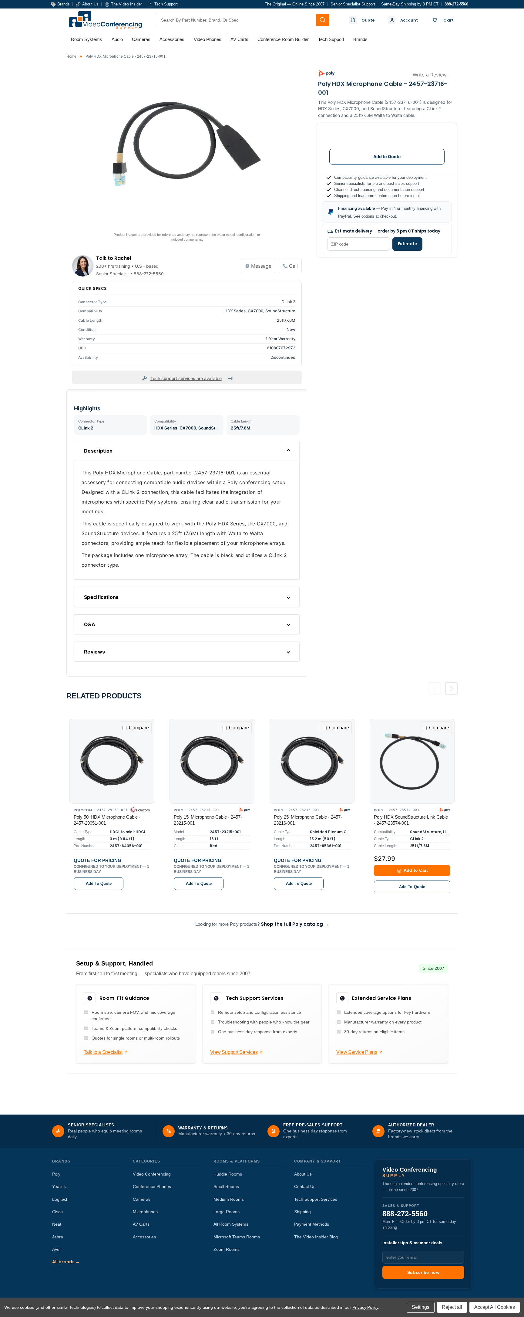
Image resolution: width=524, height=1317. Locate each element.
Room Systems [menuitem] (86, 39)
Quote (368, 20)
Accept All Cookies (494, 1307)
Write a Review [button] (430, 75)
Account (409, 20)
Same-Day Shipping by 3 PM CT (409, 4)
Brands (61, 1161)
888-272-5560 (456, 4)
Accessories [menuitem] (172, 39)
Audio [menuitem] (117, 39)
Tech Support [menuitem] (331, 39)
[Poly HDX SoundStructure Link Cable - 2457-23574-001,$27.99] (412, 761)
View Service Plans (356, 1052)
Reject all (452, 1307)
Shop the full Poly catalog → (295, 924)
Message (261, 266)
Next (451, 691)
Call (293, 266)
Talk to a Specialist (103, 1052)
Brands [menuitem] (360, 39)
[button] (412, 870)
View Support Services (234, 1052)
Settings (420, 1307)
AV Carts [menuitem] (239, 39)
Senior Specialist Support (353, 4)
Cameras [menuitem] (141, 39)
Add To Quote (99, 883)
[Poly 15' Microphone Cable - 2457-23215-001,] (211, 761)
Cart (448, 20)
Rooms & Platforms (236, 1161)
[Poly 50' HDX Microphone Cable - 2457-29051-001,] (111, 761)
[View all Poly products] (326, 73)
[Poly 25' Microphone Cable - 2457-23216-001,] (312, 761)
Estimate (407, 244)
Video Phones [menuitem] (207, 39)
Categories (146, 1161)
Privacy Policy (365, 1307)
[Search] (322, 20)
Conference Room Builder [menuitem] (283, 39)
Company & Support (317, 1161)
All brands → (66, 1262)
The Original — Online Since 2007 (294, 4)
